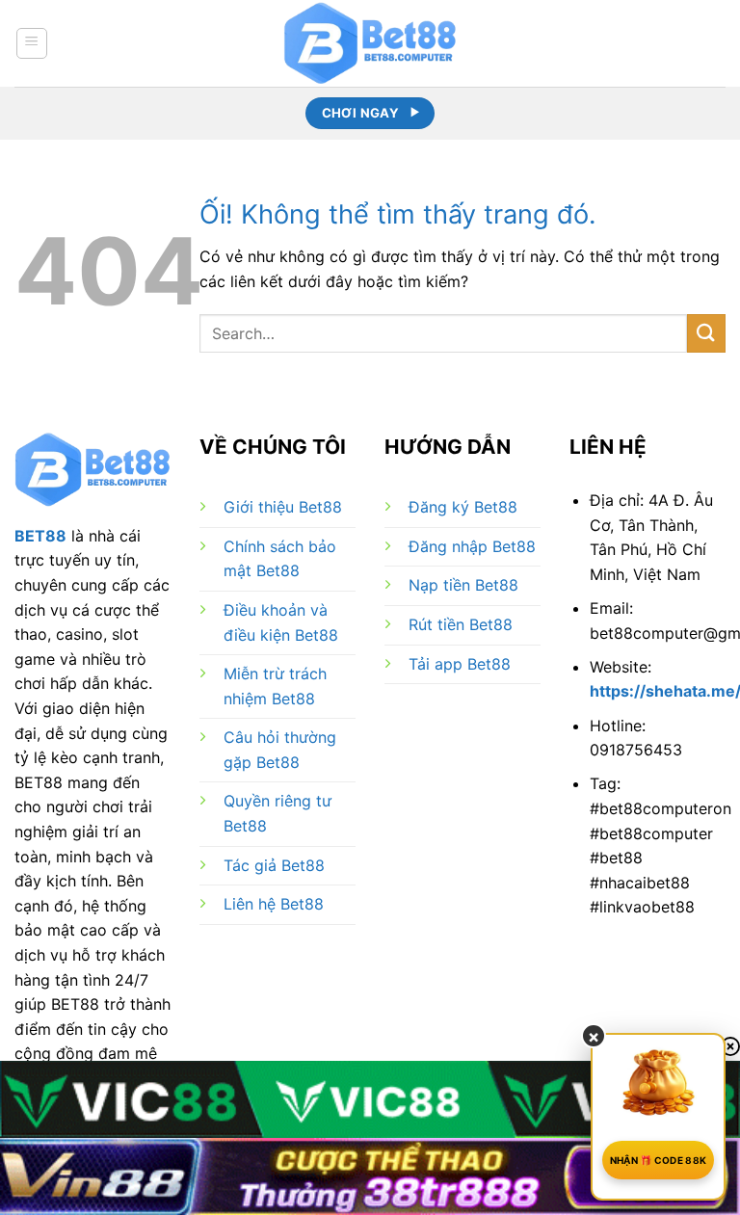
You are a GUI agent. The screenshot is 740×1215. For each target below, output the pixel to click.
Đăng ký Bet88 (463, 506)
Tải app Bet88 (460, 664)
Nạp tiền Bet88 (463, 584)
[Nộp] (706, 333)
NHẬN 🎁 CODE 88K (658, 1160)
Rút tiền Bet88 (461, 624)
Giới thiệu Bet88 (283, 506)
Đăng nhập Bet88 (472, 546)
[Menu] (31, 43)
